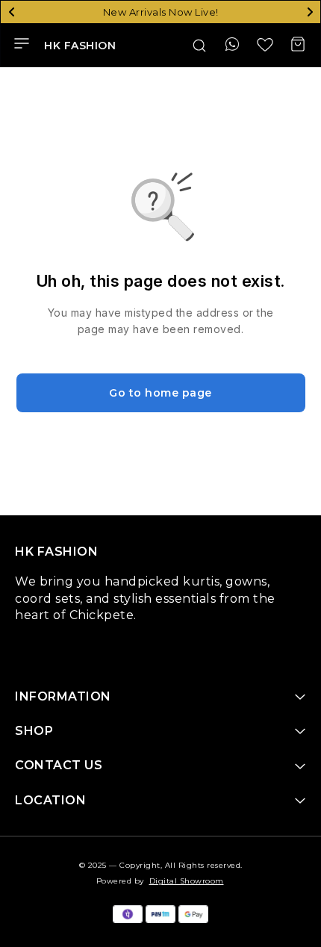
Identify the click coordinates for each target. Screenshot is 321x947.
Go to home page (160, 393)
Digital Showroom (186, 881)
